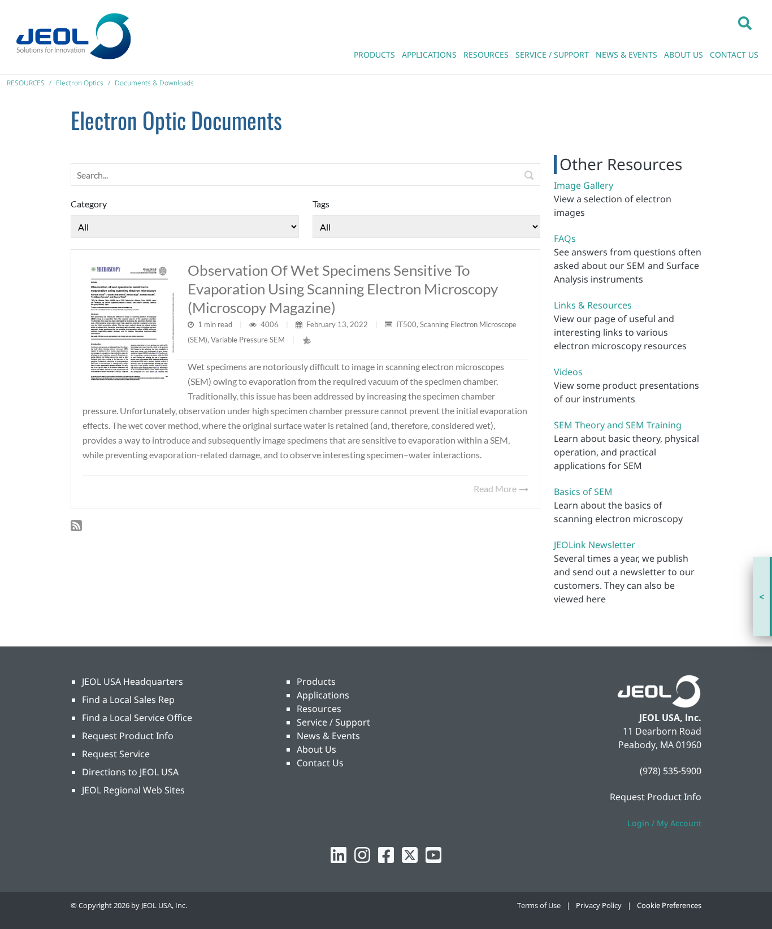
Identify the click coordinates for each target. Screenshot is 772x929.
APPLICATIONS (429, 54)
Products (316, 681)
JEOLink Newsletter (594, 545)
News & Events (328, 736)
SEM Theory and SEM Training (618, 425)
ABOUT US (683, 54)
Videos (568, 372)
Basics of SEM (583, 491)
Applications (323, 695)
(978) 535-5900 (670, 771)
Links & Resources (593, 305)
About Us (316, 749)
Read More (496, 488)
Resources (319, 708)
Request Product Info (128, 736)
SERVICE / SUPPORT (552, 54)
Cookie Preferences (669, 905)
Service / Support (333, 722)
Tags (321, 203)
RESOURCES (486, 54)
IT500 (406, 324)
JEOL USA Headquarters (132, 681)
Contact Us (320, 763)
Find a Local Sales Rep (128, 699)
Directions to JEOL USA (130, 772)
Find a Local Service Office (137, 717)
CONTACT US (734, 54)
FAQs (565, 238)
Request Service (116, 754)
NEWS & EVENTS (626, 54)
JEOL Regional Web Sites (133, 790)
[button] (744, 22)
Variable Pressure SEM (248, 339)
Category (89, 203)
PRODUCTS (374, 54)
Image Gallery (583, 185)
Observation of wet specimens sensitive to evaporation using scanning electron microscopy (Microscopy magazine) (343, 288)
